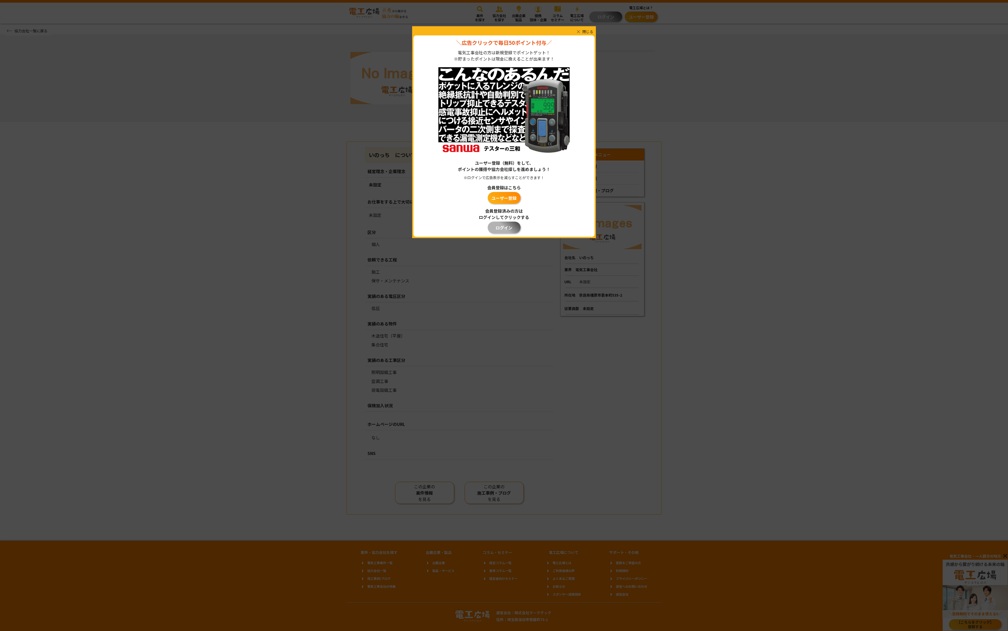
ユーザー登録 (504, 198)
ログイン (504, 227)
